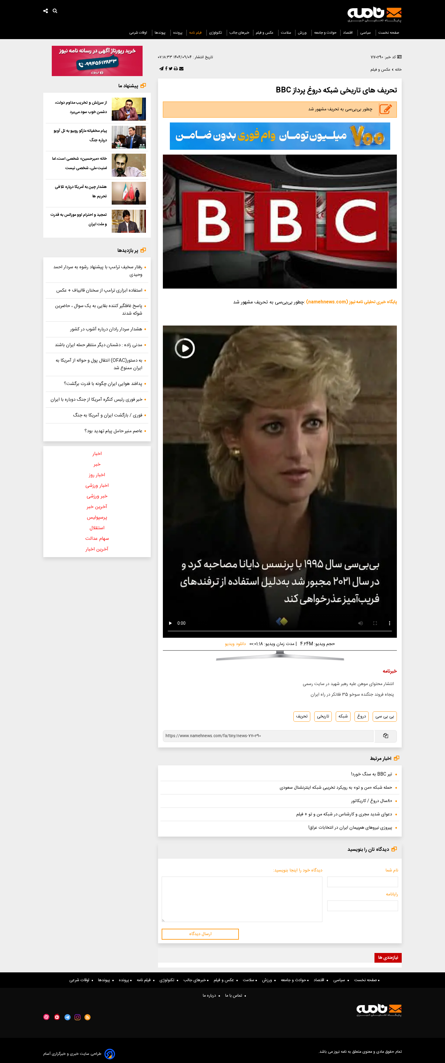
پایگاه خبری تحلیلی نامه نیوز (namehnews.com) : (350, 302)
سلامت (286, 33)
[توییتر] (170, 69)
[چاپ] (175, 69)
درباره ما (211, 995)
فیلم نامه (196, 33)
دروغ (361, 716)
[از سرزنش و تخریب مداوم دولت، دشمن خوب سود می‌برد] (129, 109)
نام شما (391, 870)
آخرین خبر (97, 507)
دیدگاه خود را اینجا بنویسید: (297, 870)
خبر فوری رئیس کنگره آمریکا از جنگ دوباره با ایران (96, 399)
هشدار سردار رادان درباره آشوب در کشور (106, 329)
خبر (97, 464)
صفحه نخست (388, 33)
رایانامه (392, 894)
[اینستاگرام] (77, 1017)
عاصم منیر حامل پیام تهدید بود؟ (113, 431)
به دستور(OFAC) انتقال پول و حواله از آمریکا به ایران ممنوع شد (99, 364)
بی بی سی (384, 716)
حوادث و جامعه (325, 33)
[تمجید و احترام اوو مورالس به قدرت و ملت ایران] (129, 221)
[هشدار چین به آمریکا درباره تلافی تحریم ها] (129, 193)
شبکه (343, 716)
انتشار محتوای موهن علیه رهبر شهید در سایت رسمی (348, 684)
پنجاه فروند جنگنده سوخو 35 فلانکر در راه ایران (352, 694)
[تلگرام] (160, 69)
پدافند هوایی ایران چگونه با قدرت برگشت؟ (103, 384)
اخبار (97, 454)
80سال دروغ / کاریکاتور (371, 801)
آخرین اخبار (97, 549)
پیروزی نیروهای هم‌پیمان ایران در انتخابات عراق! (350, 827)
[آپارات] (46, 1017)
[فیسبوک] (165, 69)
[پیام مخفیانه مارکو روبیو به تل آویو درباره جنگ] (129, 137)
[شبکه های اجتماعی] (45, 11)
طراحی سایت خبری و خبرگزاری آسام (72, 1054)
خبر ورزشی (97, 496)
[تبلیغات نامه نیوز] (280, 136)
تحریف (302, 716)
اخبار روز (97, 475)
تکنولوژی (216, 33)
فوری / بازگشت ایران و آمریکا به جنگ (107, 415)
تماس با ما (235, 995)
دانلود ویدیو (235, 644)
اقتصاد (348, 33)
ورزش (303, 33)
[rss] (87, 1017)
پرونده (178, 33)
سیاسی (366, 33)
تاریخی (323, 716)
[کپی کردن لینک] (385, 736)
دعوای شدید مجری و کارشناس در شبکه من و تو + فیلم (344, 814)
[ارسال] (180, 69)
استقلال (97, 528)
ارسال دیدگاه (200, 934)
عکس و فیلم (265, 33)
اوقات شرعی (138, 33)
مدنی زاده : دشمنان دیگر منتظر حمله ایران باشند (98, 345)
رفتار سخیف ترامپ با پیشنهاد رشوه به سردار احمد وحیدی (97, 271)
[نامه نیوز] (374, 14)
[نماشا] (57, 1016)
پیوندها (160, 33)
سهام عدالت (97, 539)
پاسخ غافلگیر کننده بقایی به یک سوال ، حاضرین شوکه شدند (98, 309)
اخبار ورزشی (97, 486)
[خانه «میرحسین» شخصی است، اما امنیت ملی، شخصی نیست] (129, 165)
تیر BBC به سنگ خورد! (371, 774)
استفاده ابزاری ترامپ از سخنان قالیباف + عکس (99, 290)
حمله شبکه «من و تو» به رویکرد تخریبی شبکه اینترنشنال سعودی (336, 787)
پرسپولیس (97, 517)
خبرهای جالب (239, 33)
